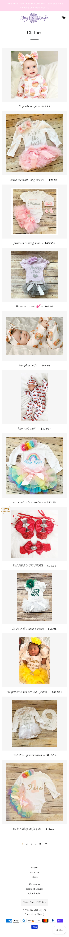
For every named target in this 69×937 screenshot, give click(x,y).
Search (34, 867)
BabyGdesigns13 (38, 910)
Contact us (34, 884)
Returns (34, 876)
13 (40, 843)
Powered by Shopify (34, 914)
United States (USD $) (33, 902)
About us (34, 872)
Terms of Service (34, 888)
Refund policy (35, 893)
